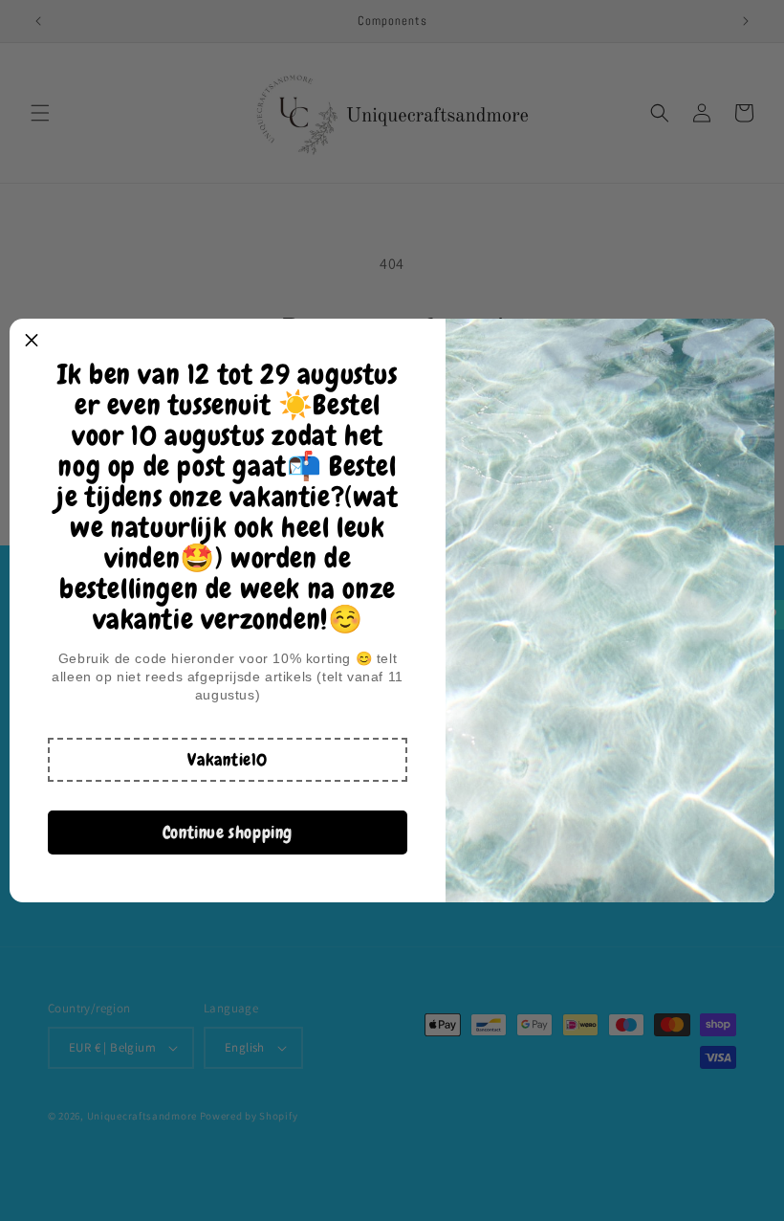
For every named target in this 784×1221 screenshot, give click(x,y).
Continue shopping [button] (228, 832)
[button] (227, 760)
